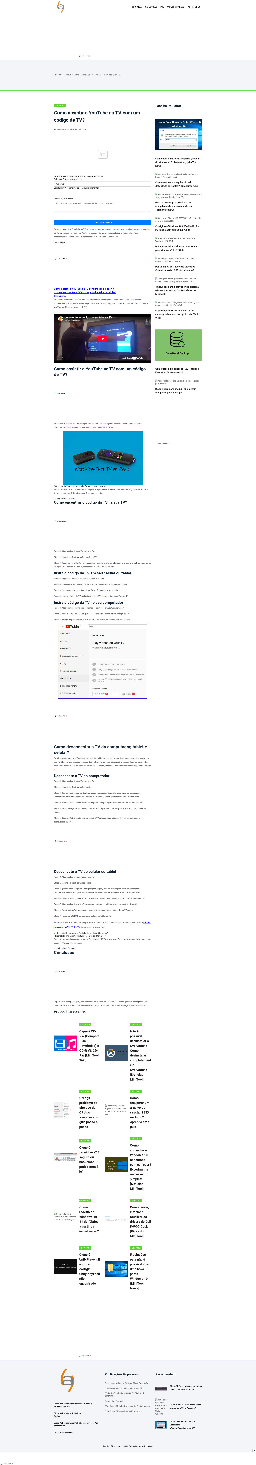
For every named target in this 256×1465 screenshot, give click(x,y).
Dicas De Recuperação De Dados (65, 1414)
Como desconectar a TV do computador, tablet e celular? (85, 292)
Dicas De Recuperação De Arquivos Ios (65, 1424)
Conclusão (60, 296)
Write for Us (194, 7)
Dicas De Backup (84, 1404)
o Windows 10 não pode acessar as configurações (127, 1406)
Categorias (151, 7)
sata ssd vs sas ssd (114, 1401)
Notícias (85, 1091)
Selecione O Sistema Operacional (68, 179)
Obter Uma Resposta (103, 223)
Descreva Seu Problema (64, 199)
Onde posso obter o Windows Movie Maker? (124, 1411)
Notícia (135, 1201)
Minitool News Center (136, 1025)
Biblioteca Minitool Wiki (85, 1025)
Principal (137, 7)
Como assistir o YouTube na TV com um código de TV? (84, 288)
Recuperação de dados (85, 1201)
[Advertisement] (128, 35)
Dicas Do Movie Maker (64, 1432)
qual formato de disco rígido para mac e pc (124, 1388)
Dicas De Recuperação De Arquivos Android (65, 1405)
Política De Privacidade (172, 7)
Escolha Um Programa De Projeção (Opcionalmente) (76, 188)
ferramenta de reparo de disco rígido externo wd (127, 1383)
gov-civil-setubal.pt (146, 1446)
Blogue (68, 75)
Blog (79, 1413)
